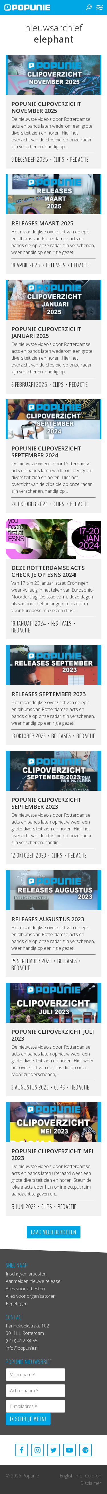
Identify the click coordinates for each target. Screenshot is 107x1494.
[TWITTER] (53, 1450)
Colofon (93, 1476)
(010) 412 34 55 (22, 1340)
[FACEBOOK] (21, 1450)
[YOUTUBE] (69, 1450)
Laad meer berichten (53, 1232)
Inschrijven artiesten (26, 1274)
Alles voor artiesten (25, 1288)
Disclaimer (90, 1483)
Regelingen (17, 1303)
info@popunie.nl (22, 1348)
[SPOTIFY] (85, 1450)
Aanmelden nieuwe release (33, 1281)
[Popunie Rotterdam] (35, 7)
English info (71, 1476)
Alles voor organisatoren (31, 1296)
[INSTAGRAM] (37, 1450)
